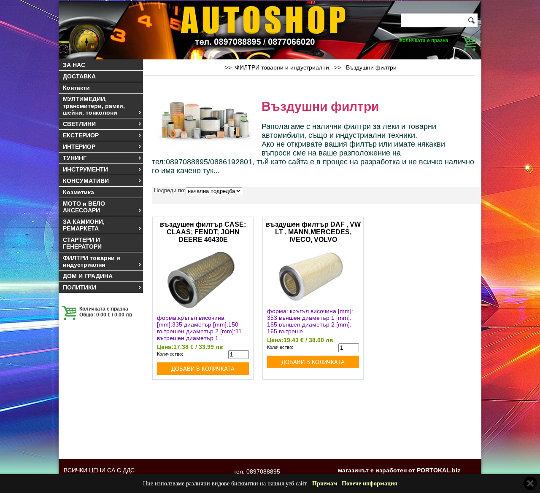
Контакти (76, 87)
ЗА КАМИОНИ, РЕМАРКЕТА (84, 225)
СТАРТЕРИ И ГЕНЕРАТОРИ (82, 243)
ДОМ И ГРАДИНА (88, 276)
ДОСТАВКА (79, 76)
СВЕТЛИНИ (79, 124)
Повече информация (369, 483)
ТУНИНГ (74, 158)
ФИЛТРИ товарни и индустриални (91, 261)
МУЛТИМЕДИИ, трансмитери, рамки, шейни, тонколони (94, 106)
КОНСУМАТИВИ (86, 180)
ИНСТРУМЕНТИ (85, 169)
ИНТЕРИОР (79, 146)
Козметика (78, 192)
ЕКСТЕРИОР (81, 135)
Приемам (325, 483)
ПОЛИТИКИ (79, 287)
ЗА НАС (74, 65)
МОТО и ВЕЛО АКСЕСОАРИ (84, 207)
